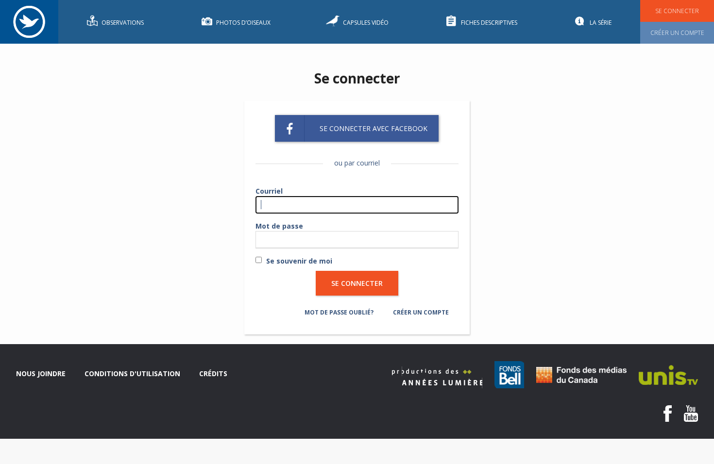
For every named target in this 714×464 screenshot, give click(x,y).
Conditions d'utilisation (132, 373)
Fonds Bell (509, 374)
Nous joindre (41, 373)
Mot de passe (279, 226)
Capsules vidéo (366, 22)
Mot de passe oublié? (339, 312)
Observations (123, 22)
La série (601, 22)
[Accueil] (29, 22)
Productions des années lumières (437, 377)
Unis (668, 375)
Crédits (213, 373)
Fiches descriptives (489, 22)
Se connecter (677, 11)
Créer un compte (677, 33)
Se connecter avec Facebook (373, 128)
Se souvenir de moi (299, 260)
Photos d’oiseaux (243, 22)
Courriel (269, 191)
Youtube (691, 413)
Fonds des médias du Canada (581, 375)
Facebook (667, 413)
